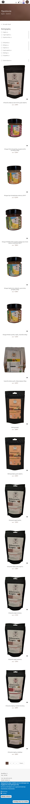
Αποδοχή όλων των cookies (20, 801)
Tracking (4, 793)
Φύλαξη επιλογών (6, 796)
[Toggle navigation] (27, 2)
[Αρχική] (3, 2)
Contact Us (7, 780)
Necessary (4, 791)
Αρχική (3, 13)
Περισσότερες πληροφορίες (8, 788)
